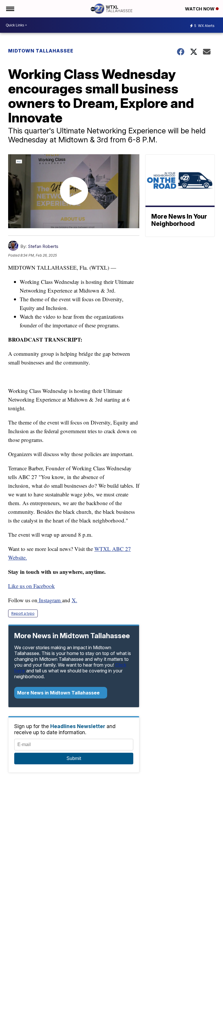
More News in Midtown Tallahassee (59, 693)
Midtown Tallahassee (40, 51)
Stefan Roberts (43, 246)
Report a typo (23, 613)
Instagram (49, 600)
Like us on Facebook (31, 585)
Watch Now (200, 9)
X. (74, 600)
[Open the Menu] (9, 8)
